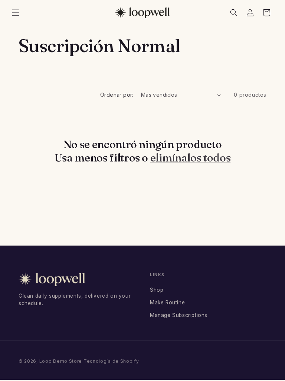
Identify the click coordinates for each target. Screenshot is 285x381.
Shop (156, 290)
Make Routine (167, 302)
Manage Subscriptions (178, 315)
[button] (15, 12)
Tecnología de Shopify (111, 361)
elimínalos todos (190, 157)
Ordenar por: (117, 95)
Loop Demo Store (60, 361)
